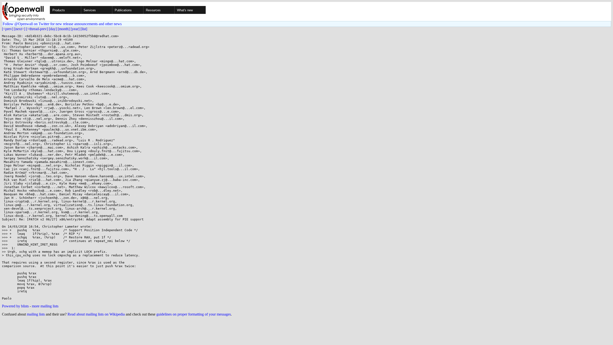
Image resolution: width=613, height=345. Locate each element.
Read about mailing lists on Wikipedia (96, 314)
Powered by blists (15, 306)
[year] (75, 29)
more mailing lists (45, 306)
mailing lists (36, 314)
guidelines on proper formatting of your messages (193, 314)
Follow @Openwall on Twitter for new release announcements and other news (62, 24)
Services (90, 10)
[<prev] (7, 29)
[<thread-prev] (37, 29)
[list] (83, 29)
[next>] (19, 29)
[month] (64, 29)
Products (58, 10)
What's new (185, 10)
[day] (53, 29)
